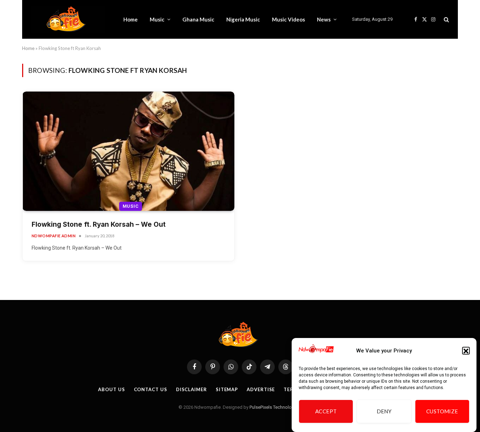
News (324, 19)
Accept (326, 411)
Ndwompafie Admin (54, 235)
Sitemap (227, 389)
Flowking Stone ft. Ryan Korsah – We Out (99, 224)
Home (130, 19)
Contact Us (150, 389)
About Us (111, 389)
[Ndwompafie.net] (68, 19)
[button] (465, 351)
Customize (442, 411)
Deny (384, 411)
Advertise (261, 389)
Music (157, 19)
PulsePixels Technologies (274, 407)
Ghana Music (198, 19)
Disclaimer (191, 389)
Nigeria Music (243, 19)
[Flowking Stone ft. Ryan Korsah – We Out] (128, 151)
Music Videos (288, 19)
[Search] (445, 19)
